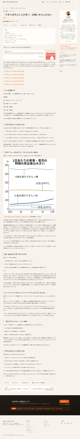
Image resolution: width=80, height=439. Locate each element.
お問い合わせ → (64, 401)
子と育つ (6, 11)
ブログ (43, 1)
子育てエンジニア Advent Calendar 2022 (14, 84)
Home (4, 8)
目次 (6, 29)
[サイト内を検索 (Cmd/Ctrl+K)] (73, 2)
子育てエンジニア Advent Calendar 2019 (14, 74)
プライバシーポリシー (30, 432)
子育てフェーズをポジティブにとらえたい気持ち (13, 35)
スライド (47, 1)
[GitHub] (68, 423)
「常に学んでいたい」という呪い (10, 40)
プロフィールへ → (68, 41)
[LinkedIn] (65, 423)
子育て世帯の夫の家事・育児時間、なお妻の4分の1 (16, 216)
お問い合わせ (67, 1)
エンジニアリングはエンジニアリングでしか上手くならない (15, 39)
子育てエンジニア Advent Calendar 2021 (14, 81)
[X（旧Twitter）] (62, 423)
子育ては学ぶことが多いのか (9, 33)
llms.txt (45, 426)
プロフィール (61, 1)
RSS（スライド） (47, 424)
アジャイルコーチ (54, 1)
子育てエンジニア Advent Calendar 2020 (14, 77)
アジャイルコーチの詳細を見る (64, 404)
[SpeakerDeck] (71, 423)
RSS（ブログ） (46, 422)
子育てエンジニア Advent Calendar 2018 (14, 71)
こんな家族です (7, 32)
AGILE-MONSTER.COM (11, 2)
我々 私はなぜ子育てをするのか (10, 37)
